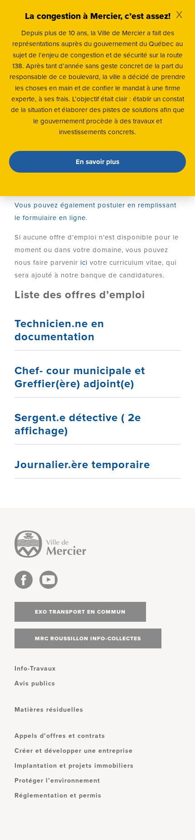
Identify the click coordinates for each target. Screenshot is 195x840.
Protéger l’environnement (57, 780)
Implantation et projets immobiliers (74, 766)
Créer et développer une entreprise (74, 751)
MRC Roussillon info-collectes (88, 638)
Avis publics (35, 683)
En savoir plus (97, 162)
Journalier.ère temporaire (82, 464)
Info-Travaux (35, 668)
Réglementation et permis (58, 795)
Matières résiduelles (49, 709)
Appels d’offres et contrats (60, 736)
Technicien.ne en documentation (59, 330)
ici (84, 262)
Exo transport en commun (80, 612)
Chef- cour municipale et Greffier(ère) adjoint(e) (80, 377)
